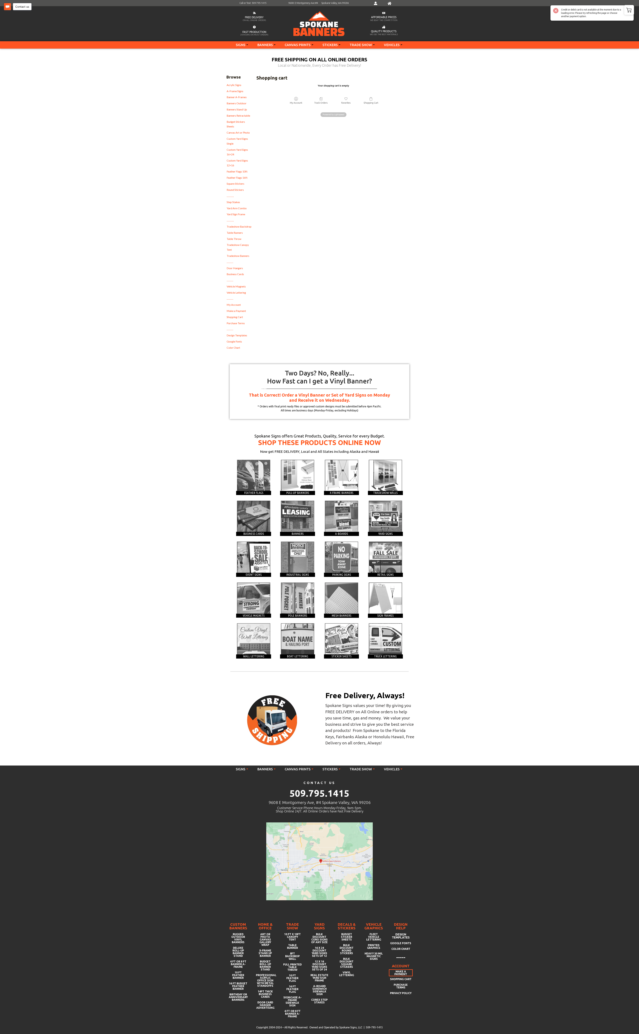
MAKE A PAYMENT (400, 973)
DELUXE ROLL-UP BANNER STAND (238, 951)
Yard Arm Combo (237, 208)
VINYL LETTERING (346, 974)
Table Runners (235, 232)
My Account (234, 304)
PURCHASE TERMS (401, 986)
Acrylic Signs (234, 84)
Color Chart (233, 347)
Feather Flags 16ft (237, 177)
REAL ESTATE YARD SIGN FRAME (319, 978)
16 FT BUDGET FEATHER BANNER (238, 986)
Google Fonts (234, 341)
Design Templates (237, 335)
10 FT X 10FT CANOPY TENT (292, 937)
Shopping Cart (235, 317)
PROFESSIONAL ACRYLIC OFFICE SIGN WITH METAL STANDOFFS (265, 980)
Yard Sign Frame (236, 214)
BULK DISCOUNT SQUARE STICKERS (346, 962)
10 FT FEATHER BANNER (238, 975)
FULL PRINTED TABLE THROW (292, 967)
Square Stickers (235, 183)
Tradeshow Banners (238, 255)
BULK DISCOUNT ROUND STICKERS (346, 949)
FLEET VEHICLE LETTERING (373, 937)
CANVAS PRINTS (298, 45)
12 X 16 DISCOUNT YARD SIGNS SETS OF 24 (319, 965)
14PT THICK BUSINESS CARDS (265, 994)
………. (230, 261)
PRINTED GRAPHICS (373, 946)
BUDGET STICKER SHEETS (346, 937)
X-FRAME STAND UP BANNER (265, 953)
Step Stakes (233, 202)
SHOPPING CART (401, 979)
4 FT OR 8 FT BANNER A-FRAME (238, 964)
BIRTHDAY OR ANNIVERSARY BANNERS (238, 997)
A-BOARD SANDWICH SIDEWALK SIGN (319, 990)
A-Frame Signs (235, 91)
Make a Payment (236, 310)
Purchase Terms (236, 323)
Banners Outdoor (236, 103)
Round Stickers (235, 189)
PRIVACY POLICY (401, 993)
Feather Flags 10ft (237, 171)
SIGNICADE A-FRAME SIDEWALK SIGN (292, 1001)
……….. (230, 195)
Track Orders (321, 102)
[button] (629, 10)
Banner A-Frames (237, 97)
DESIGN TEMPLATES (401, 936)
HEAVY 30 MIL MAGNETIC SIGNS (374, 956)
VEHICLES (392, 45)
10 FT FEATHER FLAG (292, 978)
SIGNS (240, 45)
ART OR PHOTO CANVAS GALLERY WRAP (265, 939)
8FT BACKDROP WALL (292, 956)
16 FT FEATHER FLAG (292, 989)
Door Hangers (235, 268)
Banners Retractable (238, 115)
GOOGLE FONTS (400, 943)
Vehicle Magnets (236, 286)
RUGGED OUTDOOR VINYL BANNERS (238, 938)
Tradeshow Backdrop (239, 226)
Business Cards (235, 274)
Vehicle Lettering (236, 292)
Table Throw (234, 238)
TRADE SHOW (361, 45)
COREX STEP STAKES (319, 1001)
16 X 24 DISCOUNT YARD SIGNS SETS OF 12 (319, 951)
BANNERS (265, 45)
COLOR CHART (400, 948)
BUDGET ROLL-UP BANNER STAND (265, 965)
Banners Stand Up (237, 109)
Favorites (346, 102)
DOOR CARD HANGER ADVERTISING (265, 1005)
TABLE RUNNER (292, 946)
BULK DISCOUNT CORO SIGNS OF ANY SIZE (319, 938)
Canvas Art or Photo (238, 132)
